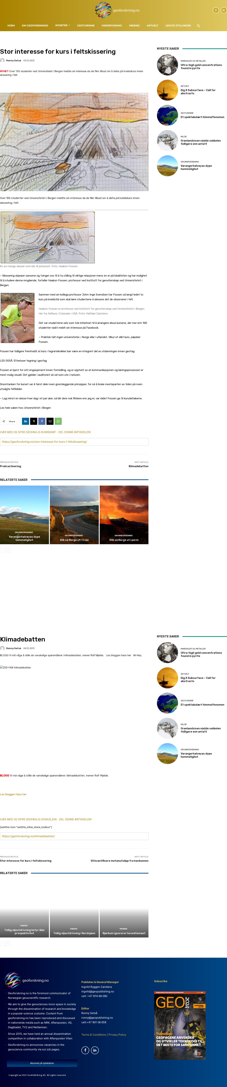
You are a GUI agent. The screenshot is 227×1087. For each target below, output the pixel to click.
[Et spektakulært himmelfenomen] (167, 115)
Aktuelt (185, 86)
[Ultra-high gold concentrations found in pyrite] (167, 64)
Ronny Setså (13, 60)
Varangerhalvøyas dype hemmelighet (24, 538)
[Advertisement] (74, 585)
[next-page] (8, 550)
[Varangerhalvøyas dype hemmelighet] (24, 515)
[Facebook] (216, 10)
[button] (198, 26)
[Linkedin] (224, 10)
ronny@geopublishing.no (97, 1017)
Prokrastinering (10, 466)
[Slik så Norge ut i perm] (124, 515)
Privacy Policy (117, 1034)
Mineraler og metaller (193, 61)
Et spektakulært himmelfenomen (202, 117)
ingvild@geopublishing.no (97, 991)
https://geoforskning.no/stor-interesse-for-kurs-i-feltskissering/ (44, 441)
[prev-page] (2, 550)
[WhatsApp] (58, 421)
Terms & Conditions (93, 1034)
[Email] (50, 421)
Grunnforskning (24, 532)
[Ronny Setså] (3, 60)
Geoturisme (187, 113)
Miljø (184, 137)
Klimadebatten (138, 466)
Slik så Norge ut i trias (74, 540)
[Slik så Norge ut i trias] (74, 515)
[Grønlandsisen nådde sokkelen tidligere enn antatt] (167, 140)
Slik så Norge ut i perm (124, 540)
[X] (33, 421)
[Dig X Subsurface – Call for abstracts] (167, 90)
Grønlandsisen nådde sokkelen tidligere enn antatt (201, 142)
